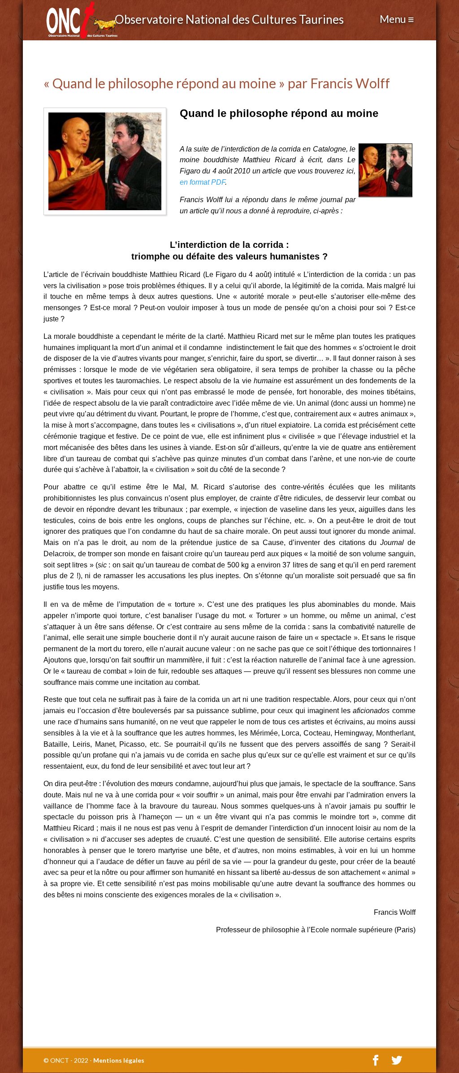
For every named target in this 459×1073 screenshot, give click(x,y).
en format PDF (202, 182)
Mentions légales (118, 1060)
